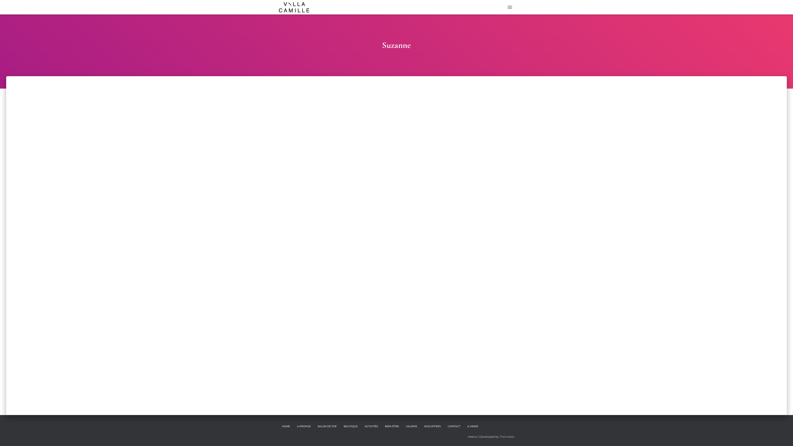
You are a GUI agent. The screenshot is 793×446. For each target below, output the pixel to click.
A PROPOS (304, 426)
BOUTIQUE (351, 426)
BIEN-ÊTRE (392, 426)
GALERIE (411, 426)
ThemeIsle (507, 437)
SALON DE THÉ (327, 426)
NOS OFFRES (432, 426)
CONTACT (454, 426)
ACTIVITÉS (371, 426)
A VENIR (472, 426)
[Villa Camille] (294, 7)
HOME (286, 426)
